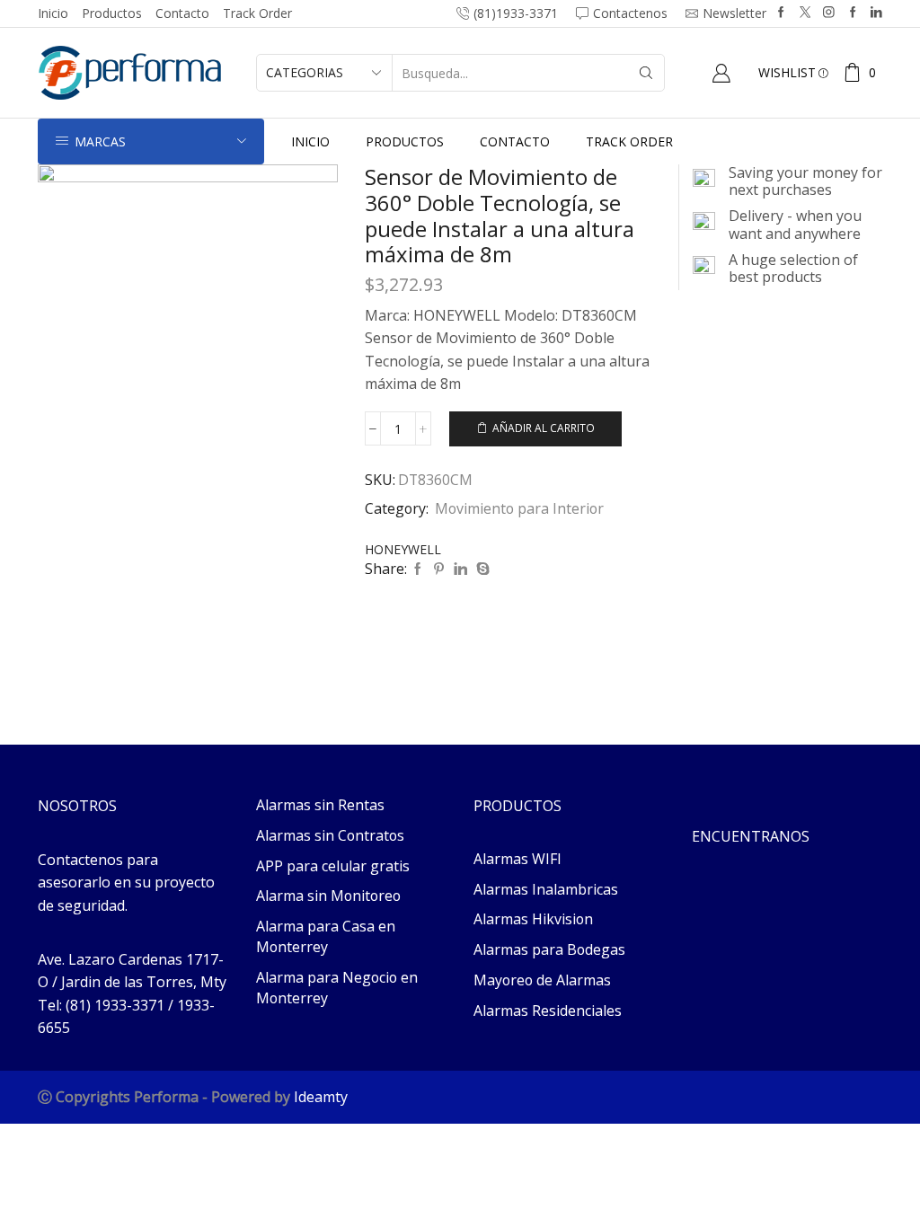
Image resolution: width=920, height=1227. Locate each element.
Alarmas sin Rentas (320, 805)
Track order (257, 13)
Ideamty (321, 1097)
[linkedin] (460, 569)
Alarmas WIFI (517, 859)
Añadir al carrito (543, 427)
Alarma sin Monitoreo (328, 895)
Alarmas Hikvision (533, 919)
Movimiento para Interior (519, 508)
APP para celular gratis (333, 866)
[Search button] (646, 73)
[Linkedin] (876, 13)
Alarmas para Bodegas (549, 949)
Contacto (182, 13)
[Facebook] (781, 13)
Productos (112, 13)
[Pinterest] (439, 569)
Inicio (53, 13)
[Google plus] (853, 13)
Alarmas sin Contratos (330, 835)
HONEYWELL (403, 549)
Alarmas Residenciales (547, 1010)
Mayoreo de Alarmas (542, 980)
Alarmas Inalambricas (545, 889)
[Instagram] (829, 13)
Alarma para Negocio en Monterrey (337, 987)
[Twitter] (805, 13)
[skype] (481, 569)
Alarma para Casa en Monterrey (325, 936)
